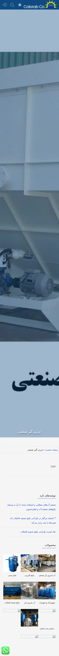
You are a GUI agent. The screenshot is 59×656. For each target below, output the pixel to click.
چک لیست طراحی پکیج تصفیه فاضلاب (38, 531)
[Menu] (20, 4)
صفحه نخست (51, 449)
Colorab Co (34, 7)
